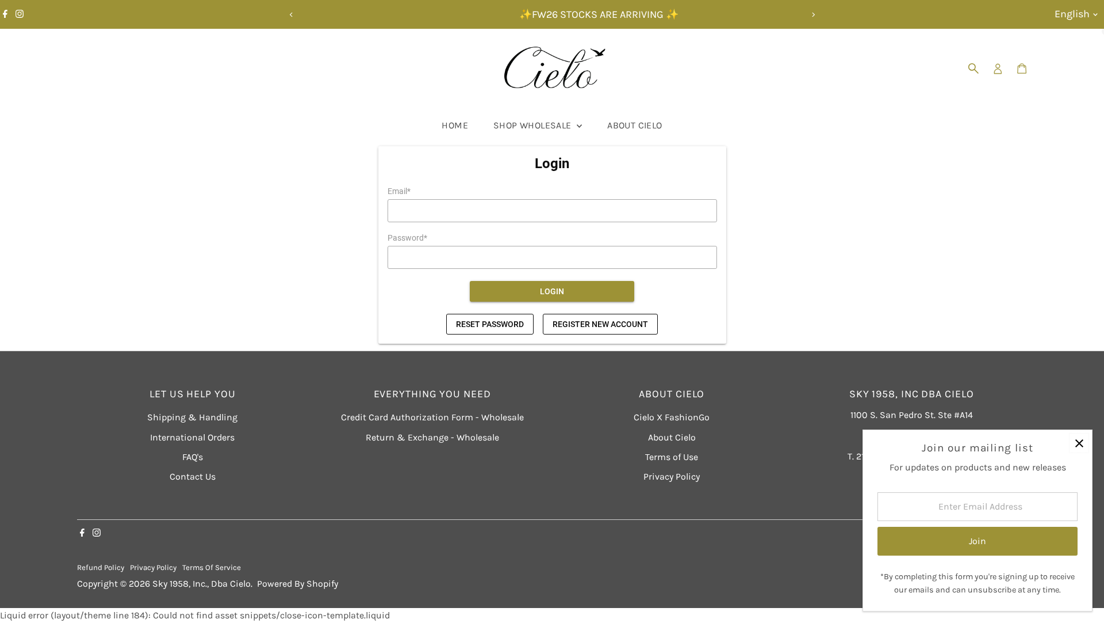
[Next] (813, 15)
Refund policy (100, 567)
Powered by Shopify (297, 583)
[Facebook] (5, 14)
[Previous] (291, 15)
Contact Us (193, 476)
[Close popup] (1079, 443)
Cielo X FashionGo (672, 417)
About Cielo (634, 125)
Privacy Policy (671, 476)
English (1072, 13)
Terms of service (211, 567)
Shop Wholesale (533, 125)
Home (455, 125)
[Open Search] (973, 68)
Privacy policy (153, 567)
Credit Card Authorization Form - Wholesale (432, 417)
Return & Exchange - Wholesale (432, 437)
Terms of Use (671, 456)
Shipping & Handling (192, 417)
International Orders (192, 437)
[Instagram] (19, 14)
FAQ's (192, 456)
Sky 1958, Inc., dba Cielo (201, 583)
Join (977, 540)
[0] (1021, 68)
